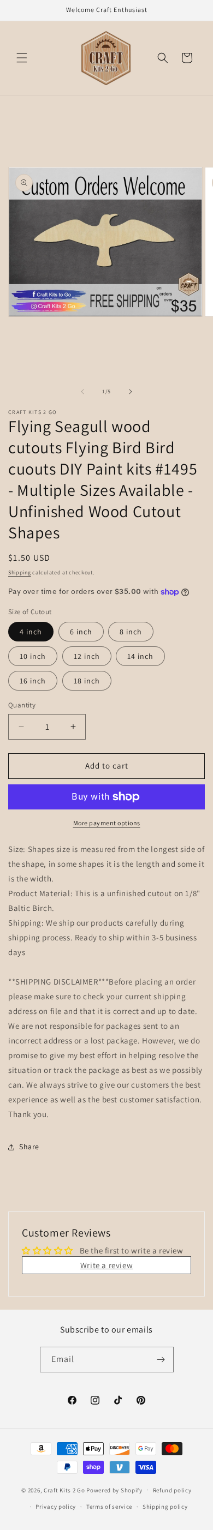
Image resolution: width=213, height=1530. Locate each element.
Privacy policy (56, 1506)
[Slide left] (82, 392)
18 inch (87, 681)
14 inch (140, 656)
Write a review (106, 1265)
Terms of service (109, 1506)
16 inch (33, 681)
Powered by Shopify (114, 1489)
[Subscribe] (161, 1359)
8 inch (131, 632)
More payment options (106, 823)
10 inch (33, 656)
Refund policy (172, 1490)
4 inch (31, 632)
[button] (22, 58)
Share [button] (29, 1146)
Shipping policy (165, 1506)
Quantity (22, 705)
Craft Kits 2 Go (64, 1489)
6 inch (81, 632)
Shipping (19, 572)
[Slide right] (131, 392)
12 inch (87, 656)
